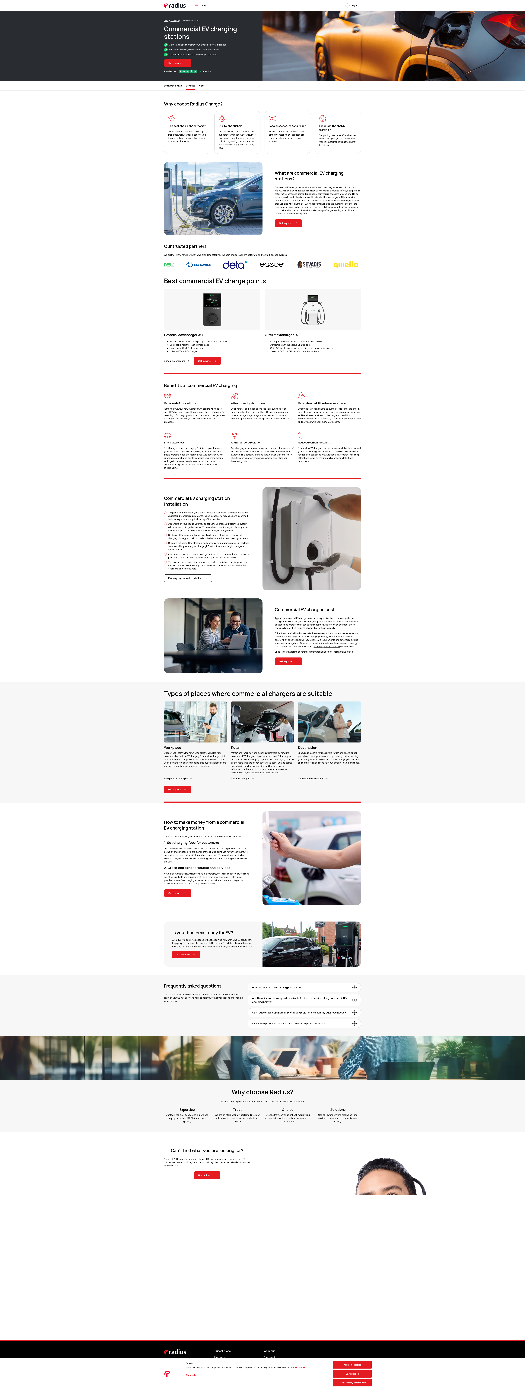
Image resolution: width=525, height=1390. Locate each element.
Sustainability (270, 1357)
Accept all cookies (352, 1365)
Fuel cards (219, 1357)
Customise (351, 1374)
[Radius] (175, 5)
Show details (192, 1375)
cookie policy (298, 1367)
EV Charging (175, 21)
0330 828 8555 (180, 997)
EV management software (327, 646)
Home (166, 21)
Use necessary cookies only (352, 1383)
